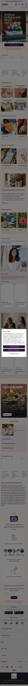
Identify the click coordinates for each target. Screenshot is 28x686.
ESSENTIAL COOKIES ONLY (14, 350)
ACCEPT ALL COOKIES (14, 346)
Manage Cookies (14, 353)
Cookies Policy (6, 341)
